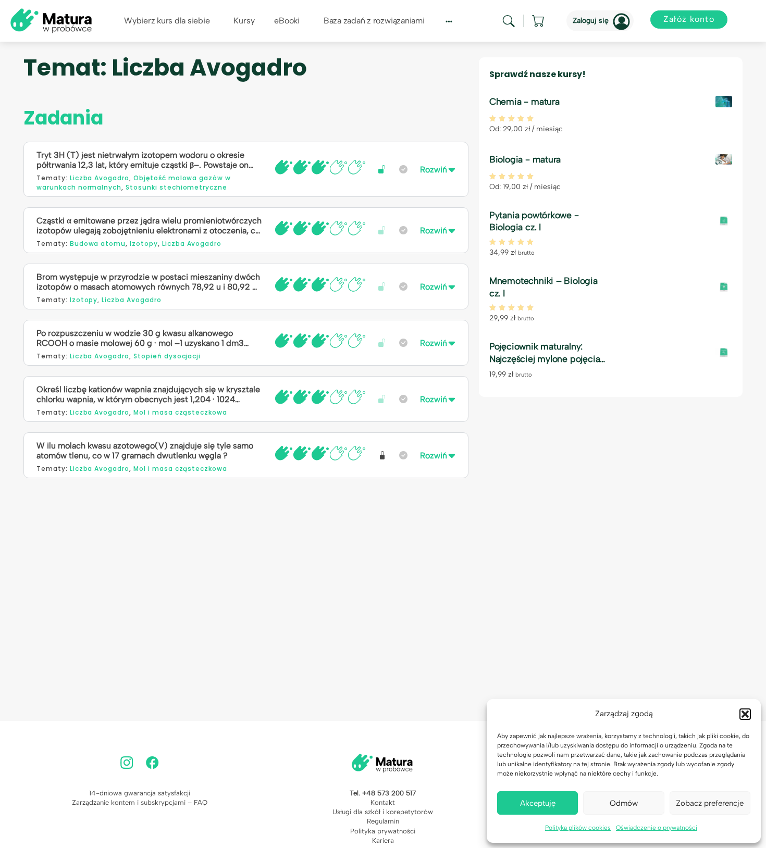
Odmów (624, 803)
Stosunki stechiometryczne (176, 187)
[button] (745, 714)
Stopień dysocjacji (167, 356)
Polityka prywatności (382, 831)
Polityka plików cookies (578, 827)
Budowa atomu (98, 243)
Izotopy (144, 243)
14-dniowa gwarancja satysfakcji (139, 793)
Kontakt (382, 802)
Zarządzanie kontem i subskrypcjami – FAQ (139, 802)
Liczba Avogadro (99, 177)
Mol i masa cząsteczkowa (180, 412)
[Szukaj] (508, 21)
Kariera (383, 840)
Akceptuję (537, 803)
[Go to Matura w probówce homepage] (51, 20)
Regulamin (383, 821)
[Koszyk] (539, 21)
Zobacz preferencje (710, 803)
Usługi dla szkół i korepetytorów (382, 812)
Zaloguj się (591, 20)
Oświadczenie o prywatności (656, 827)
